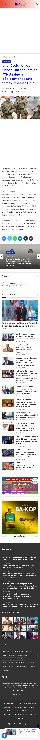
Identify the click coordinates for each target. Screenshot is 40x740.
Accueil (6, 57)
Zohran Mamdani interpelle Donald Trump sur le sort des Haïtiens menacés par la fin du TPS (27, 440)
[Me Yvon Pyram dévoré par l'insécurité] (32, 635)
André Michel (18, 651)
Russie (11, 666)
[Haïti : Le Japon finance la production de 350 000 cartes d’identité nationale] (8, 337)
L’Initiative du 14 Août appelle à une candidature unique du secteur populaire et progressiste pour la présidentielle (26, 376)
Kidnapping (31, 663)
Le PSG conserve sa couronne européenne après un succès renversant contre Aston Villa (27, 453)
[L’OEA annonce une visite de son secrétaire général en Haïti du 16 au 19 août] (8, 466)
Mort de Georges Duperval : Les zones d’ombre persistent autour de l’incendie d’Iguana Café (27, 361)
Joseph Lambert (8, 663)
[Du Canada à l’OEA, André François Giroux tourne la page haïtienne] (32, 620)
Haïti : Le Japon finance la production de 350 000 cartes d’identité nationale (27, 336)
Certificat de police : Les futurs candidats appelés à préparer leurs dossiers (27, 415)
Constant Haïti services (25, 711)
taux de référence (21, 666)
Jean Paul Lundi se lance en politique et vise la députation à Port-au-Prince (27, 348)
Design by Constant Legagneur (24, 707)
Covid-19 (33, 655)
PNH (4, 666)
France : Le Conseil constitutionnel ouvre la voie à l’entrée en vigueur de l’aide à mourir (26, 403)
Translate (18, 286)
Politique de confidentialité (27, 714)
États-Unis (6, 670)
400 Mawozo (7, 651)
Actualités (13, 57)
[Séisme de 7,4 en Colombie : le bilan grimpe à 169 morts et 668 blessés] (7, 635)
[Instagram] (22, 694)
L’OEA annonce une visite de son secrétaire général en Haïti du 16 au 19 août (27, 465)
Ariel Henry (29, 651)
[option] (20, 256)
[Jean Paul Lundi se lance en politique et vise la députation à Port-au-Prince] (8, 348)
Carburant (12, 655)
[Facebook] (14, 694)
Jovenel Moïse (20, 663)
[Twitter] (17, 694)
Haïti (4, 659)
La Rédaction (8, 88)
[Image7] (20, 4)
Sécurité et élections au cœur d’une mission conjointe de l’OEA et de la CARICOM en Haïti (26, 390)
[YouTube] (20, 694)
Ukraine (32, 666)
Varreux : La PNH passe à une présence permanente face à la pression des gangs (19, 262)
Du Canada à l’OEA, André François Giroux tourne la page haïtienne (20, 324)
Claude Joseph (22, 655)
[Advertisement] (20, 30)
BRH (4, 655)
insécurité (12, 659)
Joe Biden (21, 659)
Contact (14, 714)
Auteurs (20, 718)
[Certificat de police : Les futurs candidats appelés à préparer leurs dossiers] (8, 416)
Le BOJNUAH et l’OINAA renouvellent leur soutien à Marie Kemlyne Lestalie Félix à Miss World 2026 (26, 427)
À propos (7, 714)
